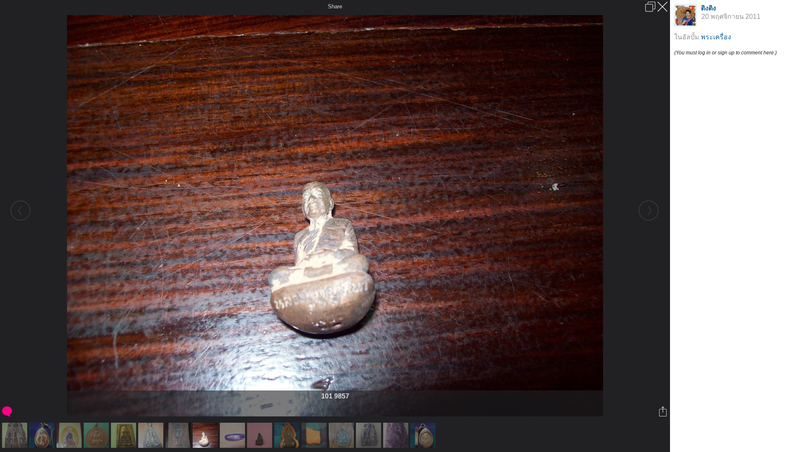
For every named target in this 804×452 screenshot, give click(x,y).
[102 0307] (288, 435)
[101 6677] (70, 435)
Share (335, 6)
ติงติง (708, 8)
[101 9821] (179, 435)
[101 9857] (206, 435)
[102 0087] (260, 435)
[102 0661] (369, 435)
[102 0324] (342, 435)
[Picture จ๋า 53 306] (424, 435)
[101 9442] (151, 435)
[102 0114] (315, 435)
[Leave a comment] (7, 411)
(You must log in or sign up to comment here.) (725, 53)
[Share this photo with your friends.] (663, 411)
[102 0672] (396, 435)
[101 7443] (97, 435)
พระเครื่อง (716, 37)
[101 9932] (233, 435)
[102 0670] (15, 435)
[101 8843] (124, 435)
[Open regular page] (650, 7)
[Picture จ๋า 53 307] (43, 435)
